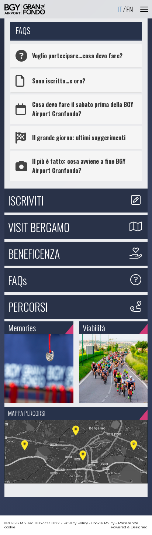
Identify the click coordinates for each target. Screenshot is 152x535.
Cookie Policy (102, 523)
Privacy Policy (75, 523)
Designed (139, 527)
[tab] (76, 55)
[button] (76, 55)
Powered (118, 527)
